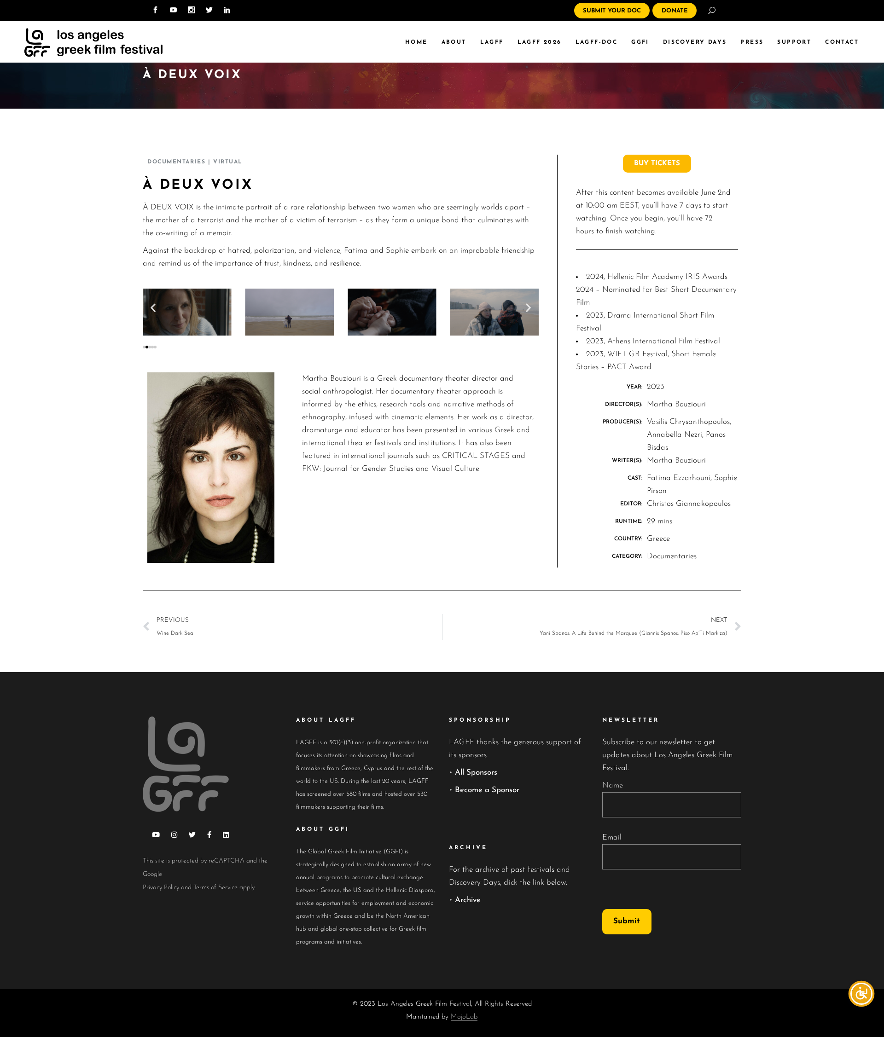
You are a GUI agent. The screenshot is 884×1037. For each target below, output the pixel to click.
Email (612, 837)
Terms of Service (215, 887)
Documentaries (176, 162)
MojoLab (464, 1017)
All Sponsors (476, 772)
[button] (153, 307)
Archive (468, 900)
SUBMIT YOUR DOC (612, 11)
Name (612, 785)
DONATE (675, 11)
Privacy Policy (161, 887)
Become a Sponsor (487, 790)
